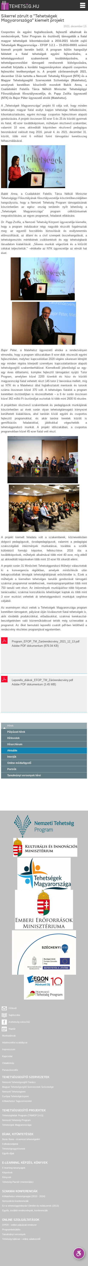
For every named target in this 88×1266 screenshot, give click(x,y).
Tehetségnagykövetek (13, 1148)
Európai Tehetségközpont (15, 1096)
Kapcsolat (7, 1056)
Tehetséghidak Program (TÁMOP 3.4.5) (22, 1115)
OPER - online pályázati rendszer (19, 1225)
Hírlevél (12, 1008)
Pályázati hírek (16, 731)
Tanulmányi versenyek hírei (24, 775)
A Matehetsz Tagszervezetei (17, 1101)
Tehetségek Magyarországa (16, 1125)
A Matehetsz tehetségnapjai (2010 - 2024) (23, 1196)
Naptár (12, 1028)
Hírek (10, 725)
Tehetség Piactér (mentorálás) (18, 1182)
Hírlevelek (13, 738)
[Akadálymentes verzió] (79, 1253)
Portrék (11, 769)
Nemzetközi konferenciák (15, 1201)
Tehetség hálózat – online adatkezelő (21, 1239)
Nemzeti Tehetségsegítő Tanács (19, 1082)
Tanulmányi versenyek (14, 1234)
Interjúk (11, 756)
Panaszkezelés (10, 1070)
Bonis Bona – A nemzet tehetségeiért (21, 1139)
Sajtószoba (14, 1015)
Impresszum (8, 1049)
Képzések (7, 1172)
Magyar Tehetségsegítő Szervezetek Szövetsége (28, 1087)
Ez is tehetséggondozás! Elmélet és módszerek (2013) (30, 1205)
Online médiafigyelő (19, 762)
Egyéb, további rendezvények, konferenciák (25, 1210)
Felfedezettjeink (10, 1144)
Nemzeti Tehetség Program (16, 1120)
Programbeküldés (11, 1229)
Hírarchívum (14, 744)
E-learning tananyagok (13, 1167)
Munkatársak (9, 1035)
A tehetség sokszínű (19, 1022)
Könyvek (6, 1177)
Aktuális (12, 750)
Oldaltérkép (8, 1063)
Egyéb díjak (8, 1153)
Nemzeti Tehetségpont (13, 1091)
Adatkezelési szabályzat (14, 1042)
